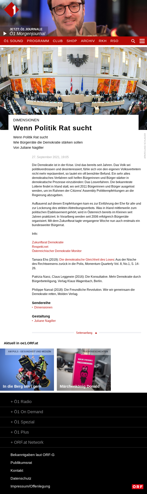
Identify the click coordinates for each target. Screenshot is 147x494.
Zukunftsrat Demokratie (48, 242)
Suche (133, 41)
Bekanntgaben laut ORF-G (33, 455)
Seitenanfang (84, 332)
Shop (72, 41)
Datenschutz (21, 478)
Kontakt (17, 470)
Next (144, 368)
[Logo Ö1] (11, 9)
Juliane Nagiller (45, 320)
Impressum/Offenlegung (30, 486)
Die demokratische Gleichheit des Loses (86, 259)
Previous (3, 368)
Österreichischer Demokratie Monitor (57, 251)
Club (58, 41)
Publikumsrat (21, 463)
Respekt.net (40, 246)
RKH (103, 41)
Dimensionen (43, 307)
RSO (114, 41)
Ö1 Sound (13, 41)
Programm (38, 41)
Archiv (88, 41)
